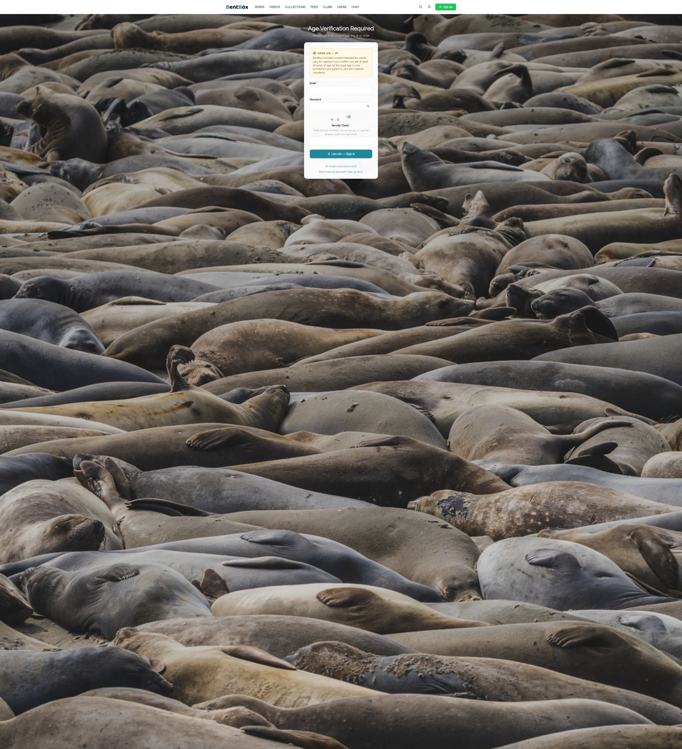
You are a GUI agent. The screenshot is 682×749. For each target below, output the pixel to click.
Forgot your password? (343, 166)
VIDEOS (274, 7)
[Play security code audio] (349, 117)
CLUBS (327, 7)
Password (315, 99)
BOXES (259, 7)
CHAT (355, 7)
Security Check (341, 125)
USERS (342, 7)
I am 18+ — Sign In (343, 154)
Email (314, 83)
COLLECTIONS (295, 7)
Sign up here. (355, 171)
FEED (314, 7)
